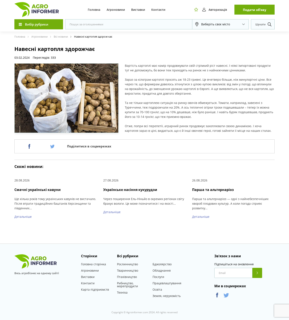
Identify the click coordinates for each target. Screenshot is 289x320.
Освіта (157, 289)
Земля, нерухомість (167, 296)
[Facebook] (29, 146)
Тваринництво (127, 270)
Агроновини (116, 10)
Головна (94, 10)
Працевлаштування (167, 283)
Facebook (217, 295)
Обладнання (162, 270)
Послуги (158, 277)
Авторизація (218, 10)
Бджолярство (162, 264)
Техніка (122, 292)
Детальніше (23, 217)
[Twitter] (52, 146)
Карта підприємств (95, 289)
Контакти (158, 10)
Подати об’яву (254, 10)
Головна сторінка (93, 264)
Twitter (226, 295)
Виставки (138, 10)
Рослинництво (127, 264)
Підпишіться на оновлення (234, 264)
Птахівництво (127, 277)
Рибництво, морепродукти (127, 284)
